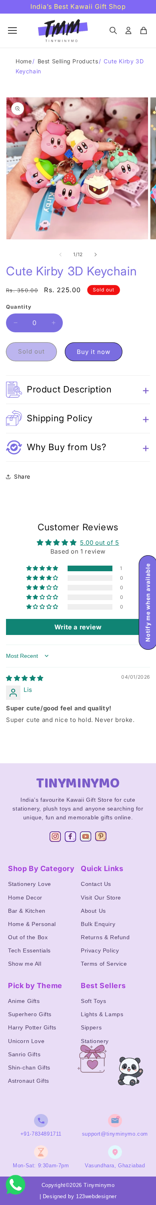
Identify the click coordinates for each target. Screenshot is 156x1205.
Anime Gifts (24, 1001)
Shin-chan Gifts (29, 1067)
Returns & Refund (105, 937)
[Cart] (143, 30)
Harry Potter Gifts (32, 1027)
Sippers (91, 1027)
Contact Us (96, 884)
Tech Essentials (29, 950)
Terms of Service (104, 963)
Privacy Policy (100, 950)
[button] (78, 390)
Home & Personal (32, 924)
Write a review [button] (78, 627)
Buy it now (93, 352)
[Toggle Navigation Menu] (12, 30)
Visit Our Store (101, 897)
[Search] (113, 30)
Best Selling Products (68, 61)
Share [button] (22, 476)
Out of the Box (28, 937)
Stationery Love (29, 884)
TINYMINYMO (78, 783)
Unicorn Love (26, 1041)
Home (24, 61)
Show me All (25, 963)
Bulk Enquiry (98, 924)
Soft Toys (93, 1001)
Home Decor (25, 897)
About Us (93, 911)
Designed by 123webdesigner (80, 1196)
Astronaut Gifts (28, 1081)
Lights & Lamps (102, 1014)
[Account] (128, 30)
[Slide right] (95, 254)
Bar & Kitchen (27, 911)
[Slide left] (60, 254)
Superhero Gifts (30, 1014)
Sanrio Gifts (24, 1054)
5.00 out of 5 (99, 542)
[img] (25, 678)
